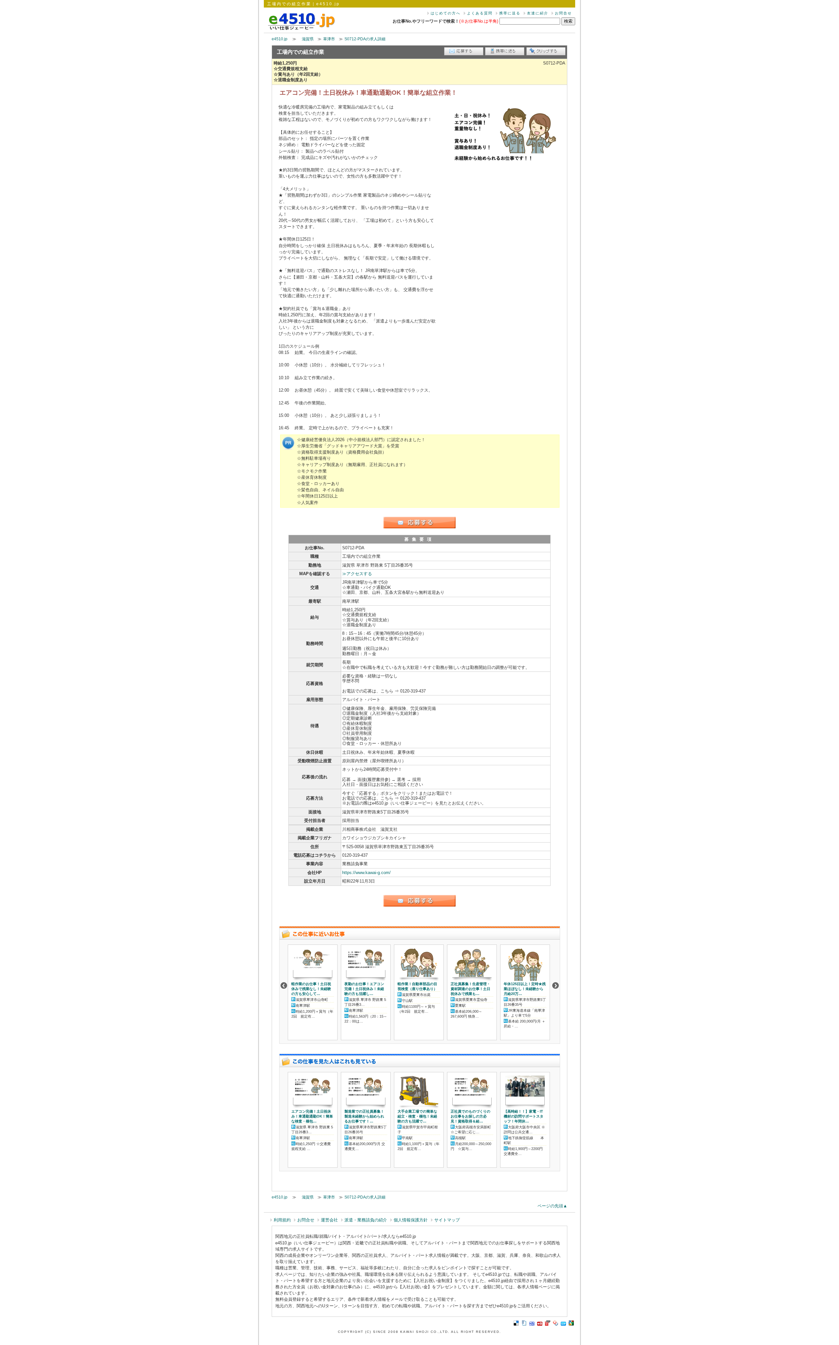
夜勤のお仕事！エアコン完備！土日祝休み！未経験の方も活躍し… (364, 989)
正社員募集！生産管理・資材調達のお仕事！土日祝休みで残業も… (470, 989)
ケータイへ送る (504, 51)
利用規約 (282, 1220)
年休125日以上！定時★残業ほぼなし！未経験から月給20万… (525, 989)
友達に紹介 (537, 13)
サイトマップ (447, 1220)
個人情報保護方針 (411, 1220)
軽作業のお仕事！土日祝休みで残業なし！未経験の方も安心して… (311, 989)
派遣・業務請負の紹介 (365, 1220)
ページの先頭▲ (552, 1205)
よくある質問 (480, 13)
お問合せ (563, 13)
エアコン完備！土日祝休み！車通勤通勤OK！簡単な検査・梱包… (312, 1116)
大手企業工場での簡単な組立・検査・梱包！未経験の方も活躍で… (417, 1116)
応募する (463, 51)
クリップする (545, 51)
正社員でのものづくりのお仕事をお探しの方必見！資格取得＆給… (470, 1116)
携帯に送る (509, 13)
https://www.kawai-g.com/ (366, 872)
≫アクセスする (357, 573)
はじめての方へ (445, 13)
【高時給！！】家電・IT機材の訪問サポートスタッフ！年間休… (523, 1116)
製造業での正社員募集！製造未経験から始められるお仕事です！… (364, 1116)
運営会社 (329, 1220)
